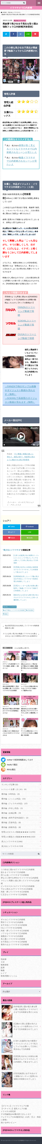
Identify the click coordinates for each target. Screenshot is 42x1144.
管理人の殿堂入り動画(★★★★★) (18, 837)
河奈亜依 (30, 610)
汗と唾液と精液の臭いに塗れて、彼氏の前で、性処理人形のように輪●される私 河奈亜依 (21, 457)
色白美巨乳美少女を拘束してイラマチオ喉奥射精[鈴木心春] (22, 627)
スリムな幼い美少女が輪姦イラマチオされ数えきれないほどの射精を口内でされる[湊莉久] (20, 635)
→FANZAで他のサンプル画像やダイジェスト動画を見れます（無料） (20, 390)
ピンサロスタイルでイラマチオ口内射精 (17, 886)
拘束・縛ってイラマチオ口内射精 (15, 892)
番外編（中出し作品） (12, 808)
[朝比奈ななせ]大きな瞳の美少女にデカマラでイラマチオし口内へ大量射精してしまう (26, 597)
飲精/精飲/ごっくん (9, 976)
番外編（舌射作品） (11, 822)
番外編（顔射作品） (11, 827)
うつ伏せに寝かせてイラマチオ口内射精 (17, 869)
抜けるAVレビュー (8, 1122)
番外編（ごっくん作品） (13, 799)
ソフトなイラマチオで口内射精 (14, 933)
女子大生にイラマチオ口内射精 (14, 925)
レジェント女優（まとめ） (13, 789)
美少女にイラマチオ (12, 550)
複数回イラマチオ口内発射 (12, 936)
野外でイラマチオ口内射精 (12, 922)
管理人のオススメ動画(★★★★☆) (18, 832)
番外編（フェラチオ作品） (14, 803)
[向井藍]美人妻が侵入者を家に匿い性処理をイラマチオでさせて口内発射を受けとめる (26, 1009)
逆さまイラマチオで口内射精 (13, 872)
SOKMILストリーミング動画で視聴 (27, 324)
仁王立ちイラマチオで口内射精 (14, 894)
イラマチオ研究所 (8, 1111)
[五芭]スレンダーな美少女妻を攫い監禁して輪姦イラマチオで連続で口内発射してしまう (26, 588)
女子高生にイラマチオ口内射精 (14, 610)
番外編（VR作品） (10, 794)
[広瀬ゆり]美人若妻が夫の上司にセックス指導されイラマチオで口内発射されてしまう (26, 1026)
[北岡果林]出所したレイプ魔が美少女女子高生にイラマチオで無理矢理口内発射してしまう (26, 578)
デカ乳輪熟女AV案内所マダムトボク (16, 1114)
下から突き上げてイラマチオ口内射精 (17, 889)
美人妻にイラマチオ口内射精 (13, 939)
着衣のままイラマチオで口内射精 (15, 944)
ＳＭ (3, 962)
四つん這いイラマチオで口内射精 (15, 875)
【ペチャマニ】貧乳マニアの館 (14, 1108)
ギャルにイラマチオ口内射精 (13, 919)
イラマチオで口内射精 (21, 7)
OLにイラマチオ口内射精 (11, 928)
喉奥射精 (4, 965)
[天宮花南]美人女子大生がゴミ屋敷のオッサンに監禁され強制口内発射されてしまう (26, 1076)
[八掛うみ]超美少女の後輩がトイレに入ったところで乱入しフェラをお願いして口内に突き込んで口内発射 (26, 559)
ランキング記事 (9, 784)
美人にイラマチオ (11, 841)
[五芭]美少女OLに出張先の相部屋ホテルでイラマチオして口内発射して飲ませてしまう (26, 569)
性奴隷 (3, 959)
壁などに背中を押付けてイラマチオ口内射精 (19, 878)
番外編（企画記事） (11, 813)
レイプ (3, 973)
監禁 (3, 967)
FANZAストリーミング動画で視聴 (26, 311)
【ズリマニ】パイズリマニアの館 (15, 1106)
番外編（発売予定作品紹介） (14, 818)
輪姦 (6, 614)
